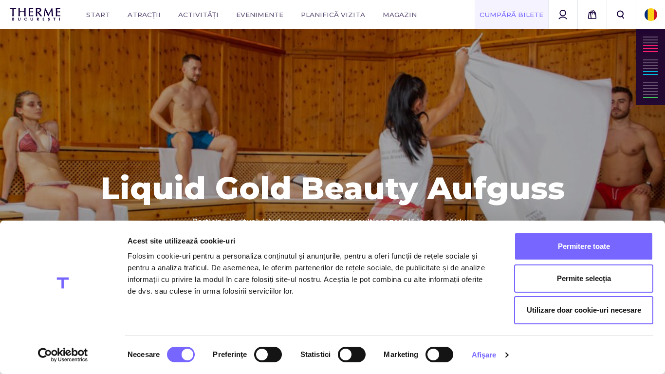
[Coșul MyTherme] (592, 14)
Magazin (400, 15)
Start (98, 15)
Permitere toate (584, 246)
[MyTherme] (562, 14)
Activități (198, 15)
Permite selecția (584, 278)
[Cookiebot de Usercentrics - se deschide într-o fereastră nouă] (63, 355)
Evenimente (259, 15)
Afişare (484, 355)
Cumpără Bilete (511, 15)
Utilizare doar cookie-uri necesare (584, 310)
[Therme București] (35, 14)
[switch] (268, 354)
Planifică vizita (333, 15)
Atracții (144, 15)
